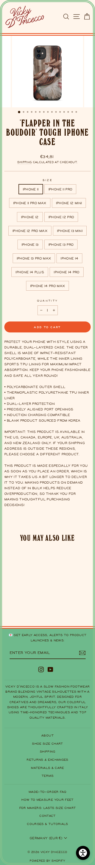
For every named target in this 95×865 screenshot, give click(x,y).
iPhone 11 (31, 189)
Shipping (24, 162)
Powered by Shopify (47, 860)
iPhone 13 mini (70, 231)
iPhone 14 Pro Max (47, 286)
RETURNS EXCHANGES (47, 759)
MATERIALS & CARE (47, 767)
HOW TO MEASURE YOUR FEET (47, 799)
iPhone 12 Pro (61, 217)
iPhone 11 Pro (60, 189)
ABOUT (47, 735)
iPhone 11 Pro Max (29, 203)
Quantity (47, 300)
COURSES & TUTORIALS (47, 823)
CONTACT (47, 815)
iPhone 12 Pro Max (29, 231)
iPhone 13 (30, 244)
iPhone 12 (30, 217)
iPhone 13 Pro (61, 244)
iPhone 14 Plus (29, 272)
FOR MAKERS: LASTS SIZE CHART (47, 807)
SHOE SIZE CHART (47, 743)
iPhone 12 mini (69, 203)
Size (47, 179)
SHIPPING (47, 751)
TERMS (47, 775)
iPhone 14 (69, 258)
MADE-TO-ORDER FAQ (47, 791)
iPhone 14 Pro (67, 272)
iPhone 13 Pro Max (34, 258)
